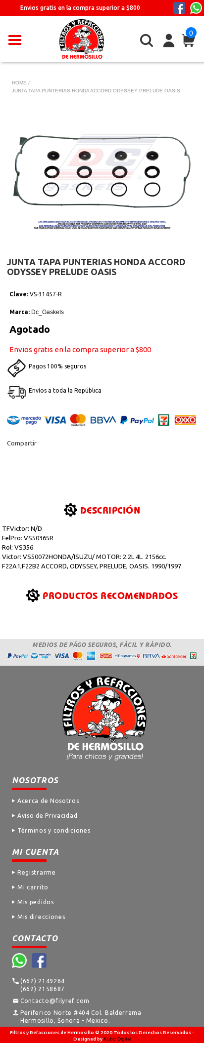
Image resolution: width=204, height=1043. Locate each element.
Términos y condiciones (53, 830)
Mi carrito (33, 887)
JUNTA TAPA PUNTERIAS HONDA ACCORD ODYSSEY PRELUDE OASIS (96, 90)
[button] (15, 39)
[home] (81, 39)
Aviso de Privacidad (47, 815)
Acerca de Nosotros (48, 801)
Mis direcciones (41, 917)
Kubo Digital (117, 1039)
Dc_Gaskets (47, 312)
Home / (21, 82)
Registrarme (36, 872)
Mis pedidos (35, 902)
